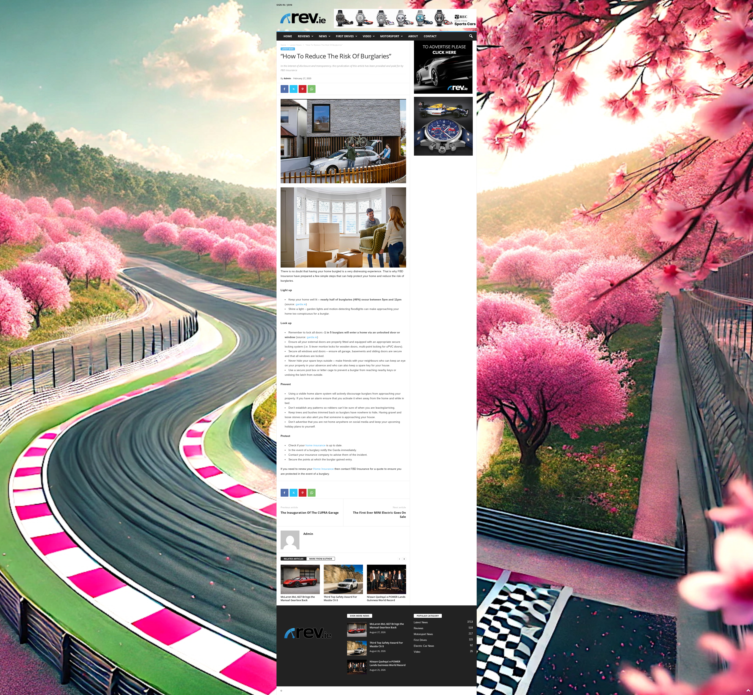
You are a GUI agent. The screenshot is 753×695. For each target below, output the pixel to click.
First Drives (345, 36)
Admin (287, 78)
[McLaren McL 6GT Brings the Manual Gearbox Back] (300, 579)
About (413, 36)
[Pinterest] (302, 89)
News (323, 36)
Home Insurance (323, 468)
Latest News (296, 45)
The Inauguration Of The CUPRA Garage (310, 512)
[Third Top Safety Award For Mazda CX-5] (343, 579)
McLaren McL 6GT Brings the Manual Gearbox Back (298, 598)
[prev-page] (399, 559)
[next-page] (404, 559)
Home (288, 36)
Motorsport (389, 36)
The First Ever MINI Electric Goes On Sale (379, 515)
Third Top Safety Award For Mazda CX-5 (340, 598)
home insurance (316, 445)
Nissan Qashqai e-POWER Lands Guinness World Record (386, 598)
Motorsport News (423, 634)
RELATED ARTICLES (293, 558)
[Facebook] (284, 89)
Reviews (304, 36)
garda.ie (301, 304)
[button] (471, 36)
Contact (430, 36)
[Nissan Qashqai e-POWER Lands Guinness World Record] (386, 579)
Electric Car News (424, 645)
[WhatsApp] (312, 89)
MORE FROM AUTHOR (320, 558)
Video (367, 36)
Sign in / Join (284, 4)
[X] (293, 89)
